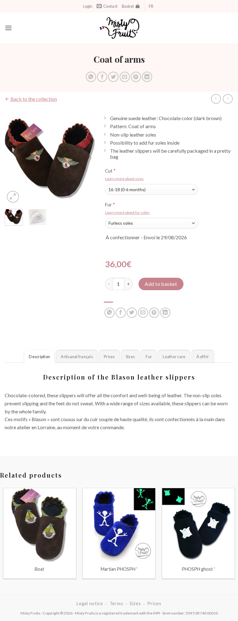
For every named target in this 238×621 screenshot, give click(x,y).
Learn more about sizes (124, 178)
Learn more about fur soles (127, 212)
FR (151, 6)
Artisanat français (77, 356)
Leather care (174, 356)
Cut (110, 170)
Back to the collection (33, 99)
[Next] (84, 159)
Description (39, 356)
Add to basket (161, 284)
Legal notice (90, 603)
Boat (39, 569)
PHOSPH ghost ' (198, 569)
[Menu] (8, 27)
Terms (116, 603)
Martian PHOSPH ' (119, 569)
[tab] (39, 356)
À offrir (202, 356)
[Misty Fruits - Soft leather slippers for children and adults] (119, 28)
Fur (110, 204)
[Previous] (14, 159)
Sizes (130, 356)
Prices (109, 356)
